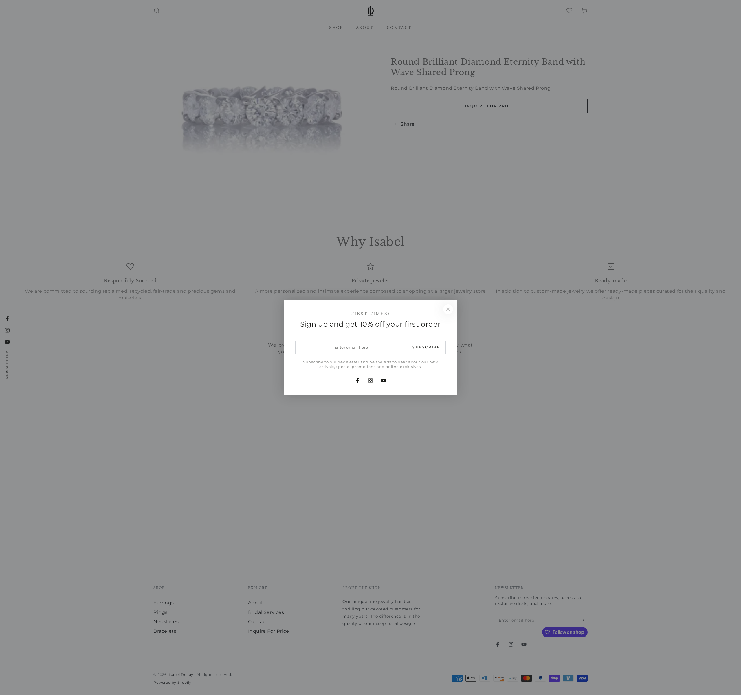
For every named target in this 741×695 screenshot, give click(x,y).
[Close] (448, 309)
